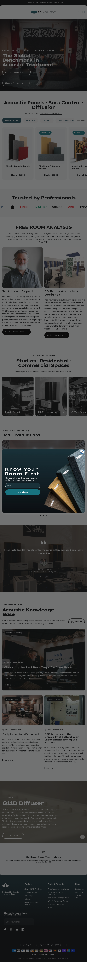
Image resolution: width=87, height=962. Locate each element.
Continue (23, 492)
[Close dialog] (82, 452)
